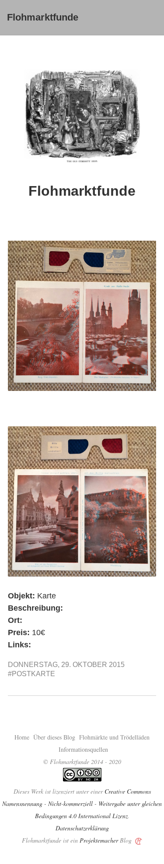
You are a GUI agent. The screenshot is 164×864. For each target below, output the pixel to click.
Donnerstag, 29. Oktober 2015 (66, 664)
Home (21, 737)
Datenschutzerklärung (82, 828)
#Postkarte (31, 673)
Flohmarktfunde (42, 17)
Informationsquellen (83, 749)
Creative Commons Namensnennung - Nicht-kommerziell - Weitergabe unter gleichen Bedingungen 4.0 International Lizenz (82, 803)
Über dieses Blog (54, 737)
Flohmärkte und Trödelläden (114, 737)
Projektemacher (99, 840)
